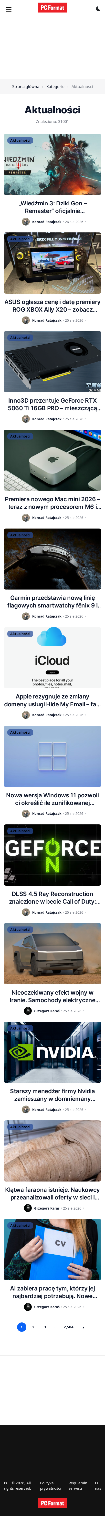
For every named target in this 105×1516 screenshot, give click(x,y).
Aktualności (20, 140)
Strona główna (25, 86)
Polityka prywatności (50, 1485)
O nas (98, 1485)
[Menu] (9, 9)
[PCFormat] (52, 1503)
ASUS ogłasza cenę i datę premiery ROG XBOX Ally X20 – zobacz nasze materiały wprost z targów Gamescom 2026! (52, 305)
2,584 (69, 1326)
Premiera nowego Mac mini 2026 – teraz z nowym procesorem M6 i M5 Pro (52, 503)
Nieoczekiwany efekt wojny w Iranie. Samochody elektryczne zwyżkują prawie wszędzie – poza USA (52, 996)
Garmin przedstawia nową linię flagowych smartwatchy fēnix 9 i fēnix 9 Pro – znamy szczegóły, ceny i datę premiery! (52, 601)
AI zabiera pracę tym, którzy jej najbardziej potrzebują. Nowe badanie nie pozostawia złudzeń (52, 1292)
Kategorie (55, 86)
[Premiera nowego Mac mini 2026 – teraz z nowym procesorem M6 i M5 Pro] (52, 460)
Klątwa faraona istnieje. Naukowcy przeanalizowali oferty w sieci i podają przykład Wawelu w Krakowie (52, 1193)
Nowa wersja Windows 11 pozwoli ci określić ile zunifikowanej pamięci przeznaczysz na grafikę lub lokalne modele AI (52, 799)
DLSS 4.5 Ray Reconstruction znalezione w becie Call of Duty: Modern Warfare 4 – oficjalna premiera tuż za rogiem (52, 897)
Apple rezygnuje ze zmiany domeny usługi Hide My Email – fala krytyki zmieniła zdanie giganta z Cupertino (52, 700)
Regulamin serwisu (78, 1485)
